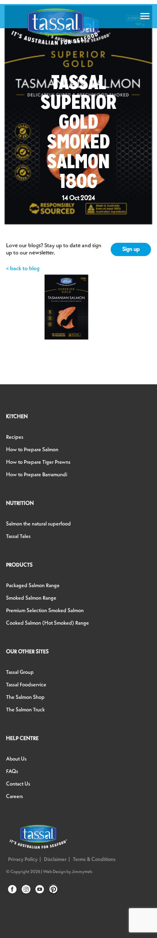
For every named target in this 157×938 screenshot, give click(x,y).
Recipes (14, 437)
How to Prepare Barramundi (36, 474)
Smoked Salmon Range (31, 598)
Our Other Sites (27, 652)
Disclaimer (55, 859)
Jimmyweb (82, 872)
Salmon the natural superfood (38, 524)
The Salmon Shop (25, 697)
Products (19, 565)
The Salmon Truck (25, 710)
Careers (14, 796)
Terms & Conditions (94, 859)
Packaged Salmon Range (33, 585)
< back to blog (22, 268)
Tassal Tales (18, 536)
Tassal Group (20, 672)
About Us (16, 759)
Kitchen (17, 416)
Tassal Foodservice (26, 685)
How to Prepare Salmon (32, 449)
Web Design (54, 872)
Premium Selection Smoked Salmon (45, 610)
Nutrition (20, 503)
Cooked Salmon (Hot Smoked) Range (47, 623)
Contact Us (18, 784)
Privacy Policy (22, 859)
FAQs (12, 771)
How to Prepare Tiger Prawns (38, 462)
